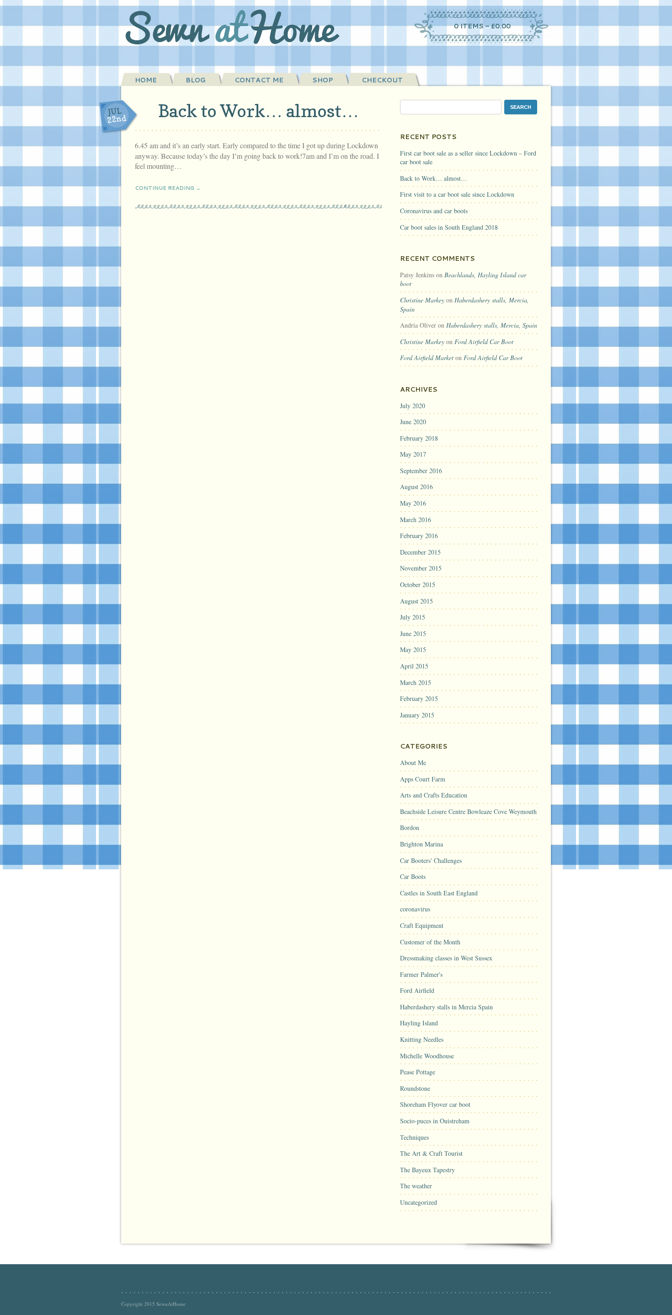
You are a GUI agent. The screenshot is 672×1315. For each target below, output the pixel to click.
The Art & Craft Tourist (431, 1153)
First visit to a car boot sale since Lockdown (457, 194)
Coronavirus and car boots (434, 210)
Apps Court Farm (422, 779)
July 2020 (412, 405)
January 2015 (417, 715)
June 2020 (413, 421)
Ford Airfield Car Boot (483, 341)
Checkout (382, 80)
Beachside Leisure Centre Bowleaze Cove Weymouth (468, 811)
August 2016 (416, 486)
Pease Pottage (417, 1071)
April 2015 (414, 666)
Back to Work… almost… (258, 110)
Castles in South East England (439, 893)
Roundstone (415, 1088)
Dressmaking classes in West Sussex (446, 958)
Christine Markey (422, 300)
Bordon (409, 827)
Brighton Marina (421, 844)
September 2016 (421, 470)
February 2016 (419, 535)
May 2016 (413, 503)
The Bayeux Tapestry (427, 1169)
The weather (416, 1185)
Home (146, 80)
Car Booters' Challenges (431, 860)
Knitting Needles (421, 1039)
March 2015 (415, 682)
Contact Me (259, 80)
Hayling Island (419, 1023)
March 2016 (415, 519)
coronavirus (415, 909)
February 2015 (419, 698)
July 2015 (412, 617)
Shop (322, 80)
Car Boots (413, 876)
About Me (413, 762)
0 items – (482, 26)
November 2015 (421, 568)
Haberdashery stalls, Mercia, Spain (491, 325)
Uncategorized (418, 1202)
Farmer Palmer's (421, 974)
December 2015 (420, 552)
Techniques (414, 1137)
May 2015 (413, 649)
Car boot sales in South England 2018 (449, 227)
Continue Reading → (168, 188)
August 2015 (416, 601)
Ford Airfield (417, 990)
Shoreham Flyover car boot (435, 1104)
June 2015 (413, 633)
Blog (196, 80)
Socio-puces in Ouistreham (434, 1120)
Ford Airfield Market (426, 357)
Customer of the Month (430, 942)
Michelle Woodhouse (427, 1055)
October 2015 (417, 584)
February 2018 (419, 438)
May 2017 (413, 454)
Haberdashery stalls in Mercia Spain (446, 1006)
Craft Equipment (421, 925)
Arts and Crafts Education (433, 795)
